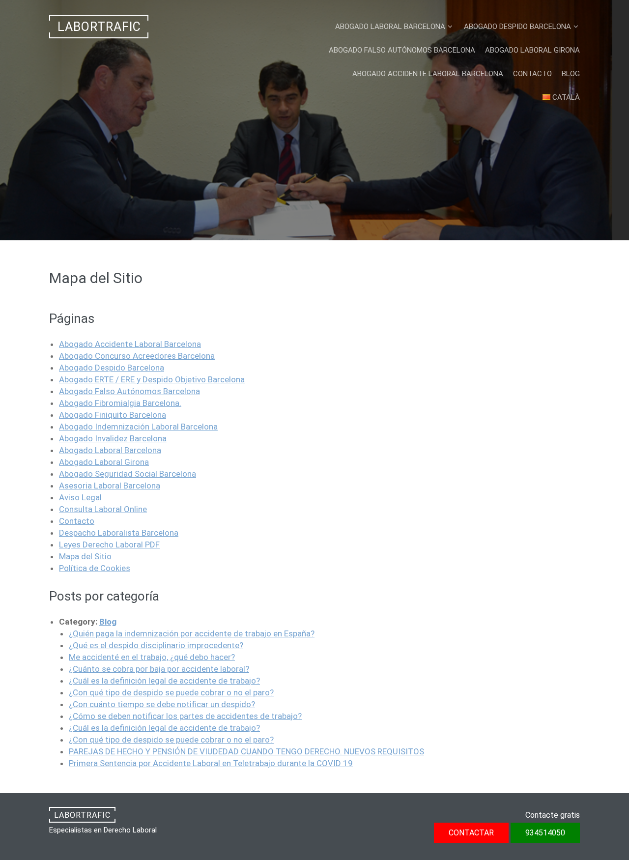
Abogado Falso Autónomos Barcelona (402, 50)
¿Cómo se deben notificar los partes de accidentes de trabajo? (185, 716)
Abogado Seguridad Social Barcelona (127, 474)
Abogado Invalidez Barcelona (113, 438)
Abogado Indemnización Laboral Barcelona (138, 426)
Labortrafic (99, 27)
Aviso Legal (80, 497)
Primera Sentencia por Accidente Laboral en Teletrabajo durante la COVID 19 (211, 763)
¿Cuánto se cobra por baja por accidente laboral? (159, 669)
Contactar (277, 213)
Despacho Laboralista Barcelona (118, 533)
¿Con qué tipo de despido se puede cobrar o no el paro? (171, 692)
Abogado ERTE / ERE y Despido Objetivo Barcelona (152, 379)
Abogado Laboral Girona (532, 50)
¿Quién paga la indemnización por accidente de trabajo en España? (191, 633)
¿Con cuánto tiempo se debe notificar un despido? (162, 704)
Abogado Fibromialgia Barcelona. (120, 403)
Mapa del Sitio (85, 556)
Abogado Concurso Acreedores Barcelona (137, 356)
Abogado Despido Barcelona (517, 26)
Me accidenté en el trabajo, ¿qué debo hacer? (152, 657)
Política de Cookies (94, 568)
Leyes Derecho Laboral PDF (109, 544)
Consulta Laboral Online (103, 509)
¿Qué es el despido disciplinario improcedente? (156, 645)
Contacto (532, 73)
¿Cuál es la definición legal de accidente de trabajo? (164, 681)
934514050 (356, 213)
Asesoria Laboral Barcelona (109, 485)
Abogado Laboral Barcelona (390, 26)
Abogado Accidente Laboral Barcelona (427, 73)
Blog (571, 73)
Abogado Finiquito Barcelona (112, 415)
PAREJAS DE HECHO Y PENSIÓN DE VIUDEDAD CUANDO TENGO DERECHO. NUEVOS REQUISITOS (246, 751)
